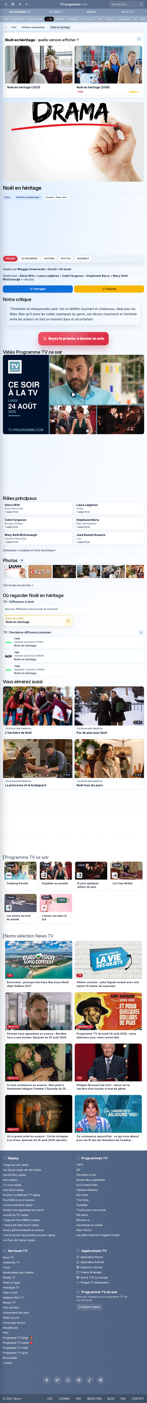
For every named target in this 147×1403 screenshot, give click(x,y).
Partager (39, 289)
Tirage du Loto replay (16, 1164)
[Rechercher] (141, 4)
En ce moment (34, 19)
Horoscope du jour (14, 1322)
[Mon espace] (13, 4)
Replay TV (9, 1277)
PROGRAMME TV (19, 11)
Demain (60, 19)
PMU (5, 1332)
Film (13, 27)
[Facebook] (47, 1380)
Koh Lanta (82, 1194)
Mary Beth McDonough (21, 535)
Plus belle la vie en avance (19, 1199)
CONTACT (138, 1398)
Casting (49, 258)
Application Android (92, 1262)
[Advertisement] (73, 227)
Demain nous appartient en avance (23, 1209)
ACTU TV (127, 11)
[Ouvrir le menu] (6, 4)
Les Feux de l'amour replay (19, 1240)
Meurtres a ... (83, 1219)
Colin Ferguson (72, 276)
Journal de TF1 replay (16, 1214)
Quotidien (82, 1204)
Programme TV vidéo (15, 1347)
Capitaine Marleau (87, 1189)
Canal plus (124, 19)
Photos (66, 258)
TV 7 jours (87, 19)
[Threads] (79, 1380)
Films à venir (10, 1292)
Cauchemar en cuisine (89, 1225)
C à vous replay (12, 1184)
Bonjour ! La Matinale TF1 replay (21, 1194)
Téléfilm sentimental (33, 27)
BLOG (111, 1398)
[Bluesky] (68, 1380)
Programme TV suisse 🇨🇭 (18, 1342)
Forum (6, 1267)
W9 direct (82, 1214)
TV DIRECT (55, 11)
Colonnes (73, 19)
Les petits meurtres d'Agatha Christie (98, 1235)
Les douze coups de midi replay (22, 1169)
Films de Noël (11, 1307)
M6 (135, 19)
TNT (5, 19)
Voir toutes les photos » (18, 585)
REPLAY (91, 11)
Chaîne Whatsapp (91, 1272)
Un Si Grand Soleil (87, 1184)
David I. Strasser (60, 269)
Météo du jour (11, 1317)
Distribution (10, 276)
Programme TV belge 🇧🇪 (17, 1337)
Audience (83, 258)
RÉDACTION (94, 1398)
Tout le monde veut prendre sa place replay (29, 1235)
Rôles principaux (20, 498)
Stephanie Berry (98, 276)
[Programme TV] (6, 27)
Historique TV (11, 1287)
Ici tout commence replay (18, 1204)
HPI (78, 1169)
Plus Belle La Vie (86, 1174)
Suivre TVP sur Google (94, 1277)
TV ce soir (17, 19)
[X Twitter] (57, 1380)
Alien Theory (84, 1230)
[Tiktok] (90, 1380)
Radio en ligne (11, 1282)
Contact (7, 1362)
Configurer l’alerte (89, 1306)
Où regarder (29, 258)
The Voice (82, 1199)
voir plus (28, 279)
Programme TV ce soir (27, 857)
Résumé (10, 258)
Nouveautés (10, 1357)
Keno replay (10, 1179)
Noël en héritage (60, 27)
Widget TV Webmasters (95, 1282)
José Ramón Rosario (90, 535)
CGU (50, 1398)
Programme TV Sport (15, 1352)
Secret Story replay (14, 1174)
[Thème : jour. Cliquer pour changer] (20, 4)
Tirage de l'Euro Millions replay (21, 1219)
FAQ (123, 1398)
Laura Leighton (48, 276)
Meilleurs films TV (13, 1297)
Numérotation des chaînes (18, 1272)
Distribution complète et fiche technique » (29, 550)
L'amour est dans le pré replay (21, 1225)
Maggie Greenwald (31, 269)
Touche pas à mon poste (91, 1209)
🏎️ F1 (49, 19)
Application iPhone (92, 1257)
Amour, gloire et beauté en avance (23, 1230)
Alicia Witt (27, 276)
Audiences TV (11, 1262)
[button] (100, 1380)
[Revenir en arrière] (27, 4)
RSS (78, 1398)
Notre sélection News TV (29, 936)
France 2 (110, 19)
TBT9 (79, 1164)
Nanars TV (9, 1302)
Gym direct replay (13, 1189)
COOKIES (64, 1398)
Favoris (111, 289)
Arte (143, 19)
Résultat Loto (10, 1327)
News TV (8, 1257)
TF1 (100, 19)
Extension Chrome (91, 1267)
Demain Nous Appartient (90, 1179)
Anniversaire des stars (16, 1312)
